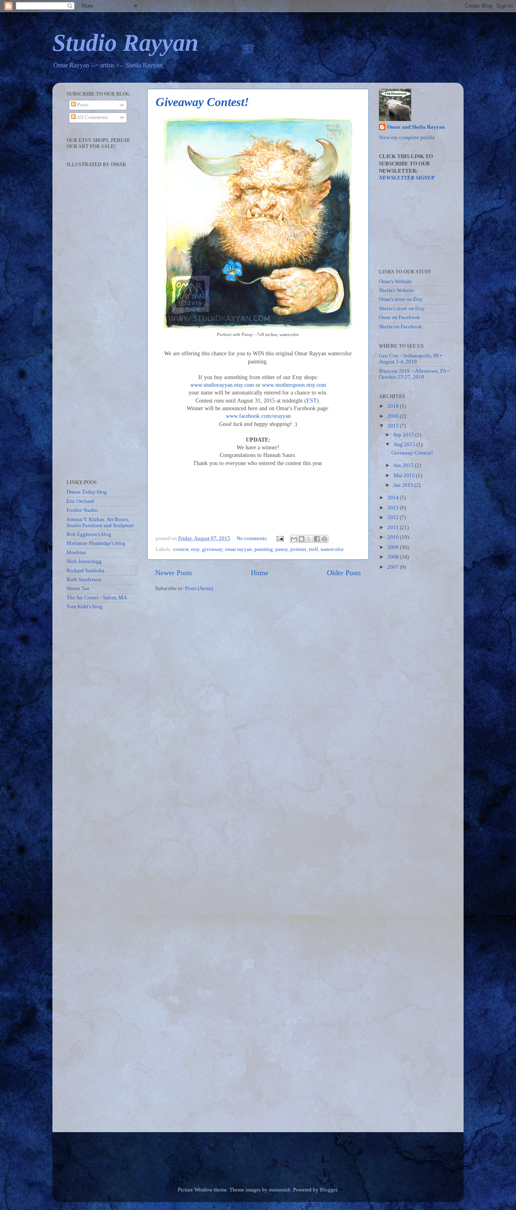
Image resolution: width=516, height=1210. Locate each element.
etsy (195, 549)
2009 (393, 547)
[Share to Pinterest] (324, 539)
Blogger (328, 1190)
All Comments (92, 117)
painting (263, 549)
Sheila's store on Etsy (402, 308)
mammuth (280, 1190)
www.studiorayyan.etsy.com (222, 385)
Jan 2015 (403, 485)
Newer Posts (173, 573)
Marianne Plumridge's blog (96, 543)
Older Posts (344, 573)
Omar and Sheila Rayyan (416, 127)
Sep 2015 (404, 435)
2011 (393, 527)
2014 (393, 498)
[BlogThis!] (302, 539)
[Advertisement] (91, 744)
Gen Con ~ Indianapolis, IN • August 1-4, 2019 (410, 359)
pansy (281, 549)
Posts (82, 105)
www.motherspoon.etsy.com (294, 385)
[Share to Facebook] (317, 539)
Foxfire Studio (82, 510)
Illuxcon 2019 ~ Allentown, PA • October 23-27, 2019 (414, 374)
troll (313, 549)
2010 (393, 537)
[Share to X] (309, 539)
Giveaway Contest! (202, 101)
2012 (393, 517)
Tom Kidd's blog (84, 606)
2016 (393, 416)
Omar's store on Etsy (401, 299)
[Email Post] (279, 538)
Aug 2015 (404, 444)
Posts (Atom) (199, 588)
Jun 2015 (404, 465)
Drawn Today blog (87, 492)
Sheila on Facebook (400, 327)
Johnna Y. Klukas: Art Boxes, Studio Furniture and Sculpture (100, 522)
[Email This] (294, 539)
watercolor (331, 549)
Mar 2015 (404, 475)
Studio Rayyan (125, 42)
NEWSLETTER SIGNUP (407, 178)
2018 (393, 406)
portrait (298, 549)
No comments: (253, 538)
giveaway (212, 549)
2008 (393, 557)
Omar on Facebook (399, 317)
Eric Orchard (80, 501)
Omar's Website (395, 281)
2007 (393, 567)
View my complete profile (407, 137)
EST (311, 401)
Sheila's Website (396, 290)
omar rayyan (238, 549)
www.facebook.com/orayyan (258, 416)
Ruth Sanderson (84, 579)
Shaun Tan (78, 588)
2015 (393, 426)
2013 (393, 508)
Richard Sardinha (85, 571)
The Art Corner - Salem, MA (97, 598)
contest (181, 549)
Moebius (76, 552)
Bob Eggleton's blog (89, 534)
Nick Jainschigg (84, 561)
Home (259, 573)
